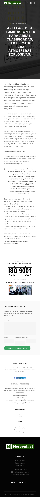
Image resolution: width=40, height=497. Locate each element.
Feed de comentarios (20, 430)
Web (27, 337)
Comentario (7, 320)
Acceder (20, 426)
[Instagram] (18, 378)
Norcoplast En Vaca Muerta (19, 395)
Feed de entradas (20, 428)
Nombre (6, 337)
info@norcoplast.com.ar (21, 472)
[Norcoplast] (12, 3)
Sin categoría (20, 416)
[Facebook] (15, 378)
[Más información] (31, 3)
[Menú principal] (34, 3)
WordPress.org (20, 432)
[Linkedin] (21, 378)
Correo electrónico (20, 338)
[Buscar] (27, 3)
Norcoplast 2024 (30, 494)
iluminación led (20, 414)
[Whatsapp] (24, 378)
